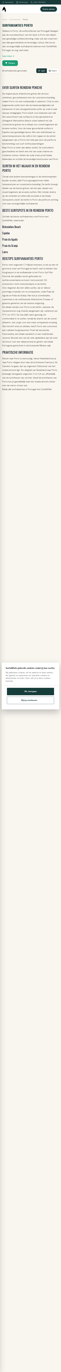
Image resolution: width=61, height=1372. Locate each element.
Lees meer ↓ (8, 56)
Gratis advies (49, 9)
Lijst (43, 70)
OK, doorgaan (30, 691)
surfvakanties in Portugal (24, 389)
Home (4, 19)
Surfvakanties (15, 19)
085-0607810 (40, 2)
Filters (12, 63)
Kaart (54, 70)
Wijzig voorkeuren (29, 700)
